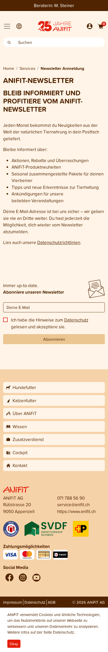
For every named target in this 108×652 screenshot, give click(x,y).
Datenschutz (76, 320)
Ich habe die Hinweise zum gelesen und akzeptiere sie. (49, 323)
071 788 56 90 (71, 498)
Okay (14, 643)
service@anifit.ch (73, 504)
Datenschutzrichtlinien (58, 242)
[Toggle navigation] (7, 26)
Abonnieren (54, 339)
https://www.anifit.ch (76, 511)
